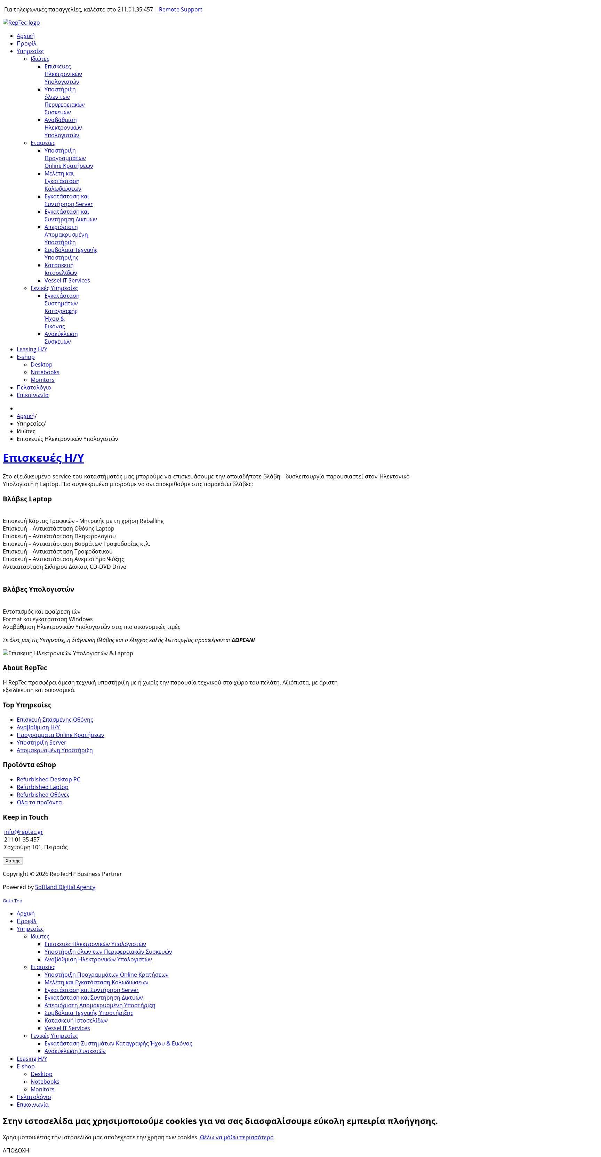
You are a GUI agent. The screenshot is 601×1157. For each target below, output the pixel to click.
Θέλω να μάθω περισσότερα (237, 1137)
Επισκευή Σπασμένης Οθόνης (55, 719)
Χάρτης (13, 860)
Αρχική (26, 416)
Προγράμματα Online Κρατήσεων (60, 735)
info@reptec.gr (23, 832)
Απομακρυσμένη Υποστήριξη (55, 750)
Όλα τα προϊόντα (39, 802)
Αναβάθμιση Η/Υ (38, 727)
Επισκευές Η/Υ (43, 457)
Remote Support (180, 9)
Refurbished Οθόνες (43, 794)
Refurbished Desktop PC (48, 779)
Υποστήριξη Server (41, 742)
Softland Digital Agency (65, 887)
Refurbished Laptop (43, 787)
